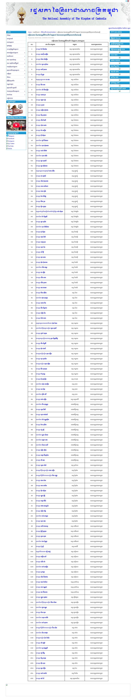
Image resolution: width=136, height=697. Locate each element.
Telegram (11, 136)
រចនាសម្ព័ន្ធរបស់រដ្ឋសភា (16, 52)
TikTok (10, 148)
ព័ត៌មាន (16, 77)
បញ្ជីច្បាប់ (16, 73)
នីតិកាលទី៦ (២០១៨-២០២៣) (48, 32)
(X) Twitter (11, 143)
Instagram (11, 141)
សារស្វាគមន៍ (10, 38)
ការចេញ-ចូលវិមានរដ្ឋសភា (16, 91)
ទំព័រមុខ (8, 35)
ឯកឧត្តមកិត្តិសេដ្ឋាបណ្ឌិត (45, 470)
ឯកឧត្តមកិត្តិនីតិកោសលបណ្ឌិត (46, 475)
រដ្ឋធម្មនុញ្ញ (9, 45)
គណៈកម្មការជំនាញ (16, 59)
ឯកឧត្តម (41, 49)
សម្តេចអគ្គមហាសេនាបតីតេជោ (46, 323)
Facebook (11, 138)
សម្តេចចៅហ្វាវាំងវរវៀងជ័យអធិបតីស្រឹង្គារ (49, 211)
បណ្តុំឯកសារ (10, 98)
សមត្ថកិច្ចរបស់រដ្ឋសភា (16, 66)
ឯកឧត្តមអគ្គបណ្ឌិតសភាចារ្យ (47, 338)
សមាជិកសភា (16, 56)
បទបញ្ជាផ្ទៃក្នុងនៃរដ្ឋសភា (12, 49)
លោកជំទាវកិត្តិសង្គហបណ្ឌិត (43, 328)
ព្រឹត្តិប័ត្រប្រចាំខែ (10, 80)
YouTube (11, 146)
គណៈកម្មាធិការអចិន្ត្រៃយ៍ (16, 63)
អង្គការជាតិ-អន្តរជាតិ (11, 87)
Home (30, 32)
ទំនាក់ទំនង (16, 94)
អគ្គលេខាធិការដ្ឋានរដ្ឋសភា (16, 70)
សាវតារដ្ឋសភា (10, 42)
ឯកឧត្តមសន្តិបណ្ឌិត (44, 353)
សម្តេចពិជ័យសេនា (43, 551)
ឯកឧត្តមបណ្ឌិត (43, 364)
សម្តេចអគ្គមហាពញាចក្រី (45, 171)
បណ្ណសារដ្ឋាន (16, 84)
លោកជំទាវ (42, 64)
